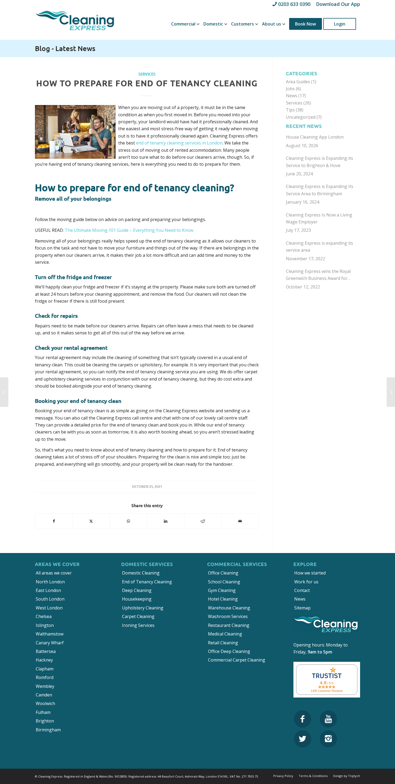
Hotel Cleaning (223, 599)
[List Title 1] (302, 719)
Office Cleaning (223, 573)
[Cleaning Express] (75, 23)
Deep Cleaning (137, 590)
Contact (302, 590)
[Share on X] (91, 521)
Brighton (45, 721)
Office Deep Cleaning (229, 651)
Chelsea (44, 616)
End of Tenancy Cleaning (147, 582)
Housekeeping (137, 599)
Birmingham (48, 730)
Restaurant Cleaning (228, 625)
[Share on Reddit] (202, 521)
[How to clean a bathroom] (4, 392)
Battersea (46, 651)
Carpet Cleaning (138, 616)
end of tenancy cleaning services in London (179, 143)
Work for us (306, 582)
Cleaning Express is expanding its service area (319, 246)
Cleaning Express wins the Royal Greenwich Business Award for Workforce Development (318, 275)
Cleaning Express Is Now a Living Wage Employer (319, 218)
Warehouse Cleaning (229, 608)
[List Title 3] (302, 738)
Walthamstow (49, 634)
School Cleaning (224, 582)
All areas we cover (54, 573)
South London (50, 599)
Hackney (44, 660)
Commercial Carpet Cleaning (236, 660)
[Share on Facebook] (54, 521)
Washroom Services (228, 616)
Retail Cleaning (223, 643)
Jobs (290, 89)
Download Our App (338, 4)
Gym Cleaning (222, 590)
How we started (310, 573)
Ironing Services (138, 625)
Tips (290, 110)
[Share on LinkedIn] (165, 521)
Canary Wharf (50, 643)
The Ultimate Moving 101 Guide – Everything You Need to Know (129, 230)
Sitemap (302, 608)
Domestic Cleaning (141, 573)
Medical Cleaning (225, 634)
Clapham (44, 669)
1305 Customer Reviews (327, 690)
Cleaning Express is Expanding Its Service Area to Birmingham (319, 189)
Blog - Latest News (65, 48)
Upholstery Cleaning (142, 608)
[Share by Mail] (240, 521)
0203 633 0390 (294, 4)
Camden (44, 695)
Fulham (43, 712)
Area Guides (298, 82)
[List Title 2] (328, 719)
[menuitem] (183, 23)
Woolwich (45, 703)
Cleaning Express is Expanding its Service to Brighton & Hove (319, 161)
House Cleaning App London (315, 137)
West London (49, 608)
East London (48, 590)
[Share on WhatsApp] (128, 521)
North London (50, 582)
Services (147, 74)
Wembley (45, 686)
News (291, 96)
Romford (44, 677)
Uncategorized (300, 117)
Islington (45, 625)
